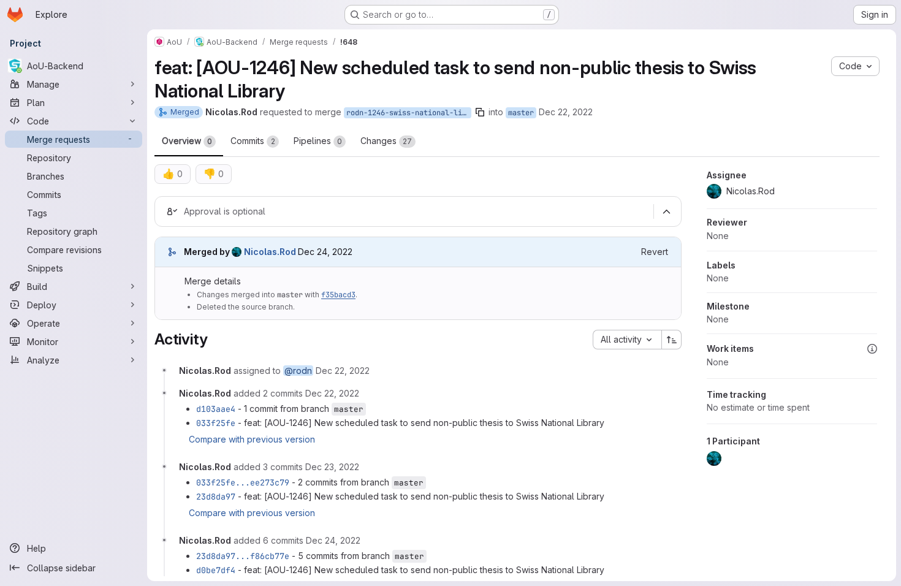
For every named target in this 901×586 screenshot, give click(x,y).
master (521, 113)
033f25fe (215, 422)
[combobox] (627, 339)
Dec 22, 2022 (566, 112)
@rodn (298, 370)
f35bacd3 (338, 295)
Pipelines (318, 140)
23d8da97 (215, 496)
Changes (386, 140)
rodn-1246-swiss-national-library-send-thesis (408, 113)
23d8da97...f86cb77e (242, 555)
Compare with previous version (252, 439)
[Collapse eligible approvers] (666, 211)
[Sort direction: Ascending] (672, 339)
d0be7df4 (215, 570)
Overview (187, 140)
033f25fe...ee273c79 (242, 482)
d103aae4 (215, 408)
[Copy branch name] (480, 112)
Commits (252, 140)
